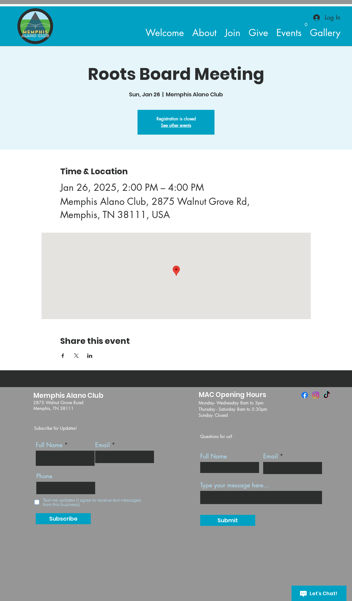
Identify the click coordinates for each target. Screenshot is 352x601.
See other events (176, 125)
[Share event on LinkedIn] (89, 355)
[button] (306, 22)
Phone (44, 476)
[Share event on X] (76, 355)
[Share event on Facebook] (62, 355)
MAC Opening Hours (232, 394)
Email (102, 445)
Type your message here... (234, 485)
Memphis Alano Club (68, 395)
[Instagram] (315, 395)
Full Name (49, 445)
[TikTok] (326, 395)
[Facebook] (304, 395)
